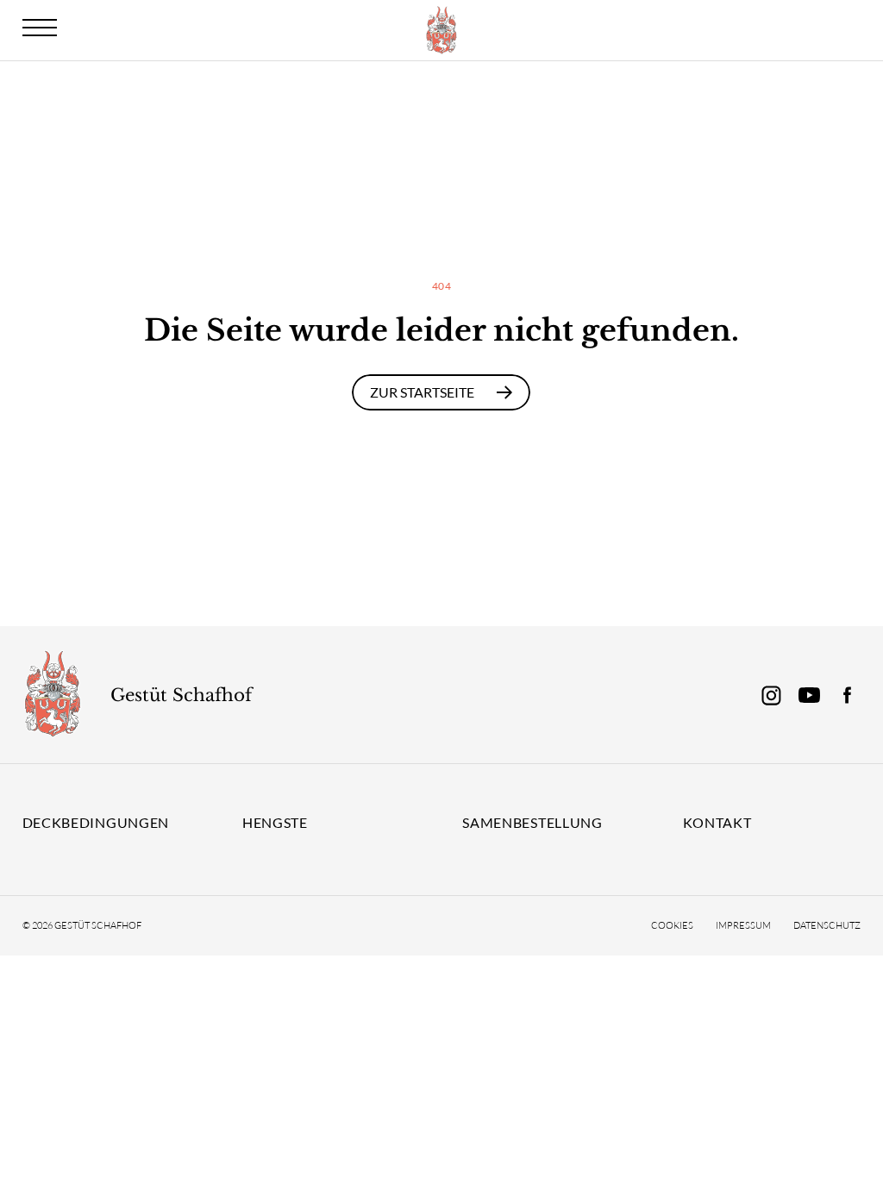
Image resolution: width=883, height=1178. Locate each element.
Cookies (672, 925)
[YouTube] (809, 695)
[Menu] (39, 27)
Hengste (275, 822)
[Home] (52, 695)
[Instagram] (771, 695)
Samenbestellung (532, 822)
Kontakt (717, 822)
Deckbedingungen (96, 822)
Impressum (743, 925)
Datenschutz (827, 925)
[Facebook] (847, 695)
